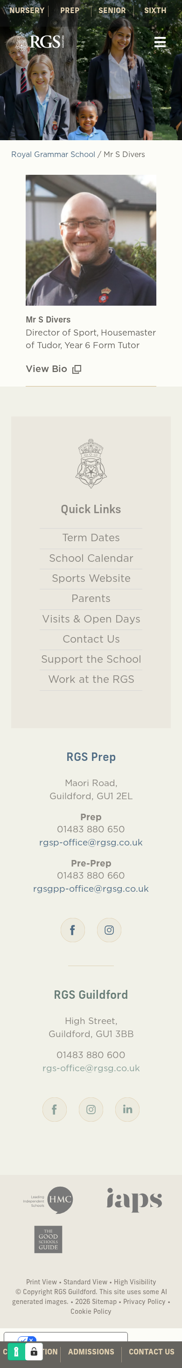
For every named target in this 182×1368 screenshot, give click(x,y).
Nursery (26, 11)
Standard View (85, 1282)
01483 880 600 (91, 1055)
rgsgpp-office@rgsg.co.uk (91, 888)
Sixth (155, 11)
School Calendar (91, 558)
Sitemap (104, 1302)
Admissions (91, 1352)
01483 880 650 (91, 829)
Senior (112, 11)
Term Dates (91, 537)
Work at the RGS (91, 679)
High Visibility (135, 1282)
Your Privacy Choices (75, 1340)
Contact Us (152, 1352)
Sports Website (91, 578)
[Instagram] (109, 928)
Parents (91, 598)
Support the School (91, 659)
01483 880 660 (91, 875)
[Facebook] (73, 928)
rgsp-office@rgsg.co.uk (91, 842)
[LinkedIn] (127, 1108)
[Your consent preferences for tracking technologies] (34, 1352)
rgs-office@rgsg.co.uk (91, 1068)
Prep (69, 11)
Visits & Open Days (91, 618)
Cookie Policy (91, 1312)
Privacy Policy (144, 1302)
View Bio (48, 368)
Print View (41, 1282)
